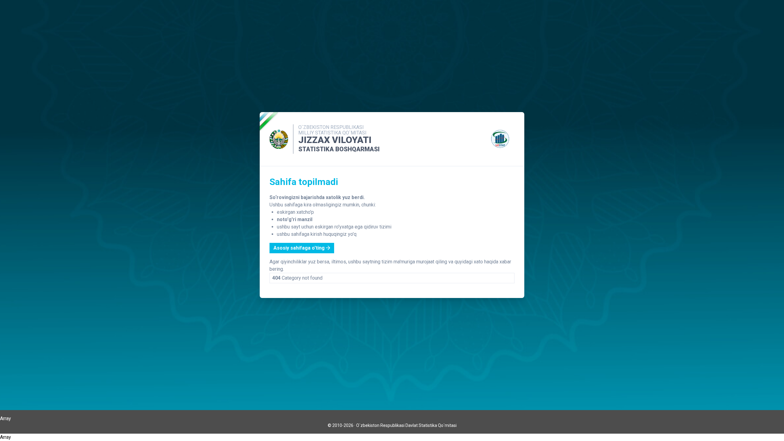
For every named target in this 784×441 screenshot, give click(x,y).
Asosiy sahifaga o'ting (299, 248)
